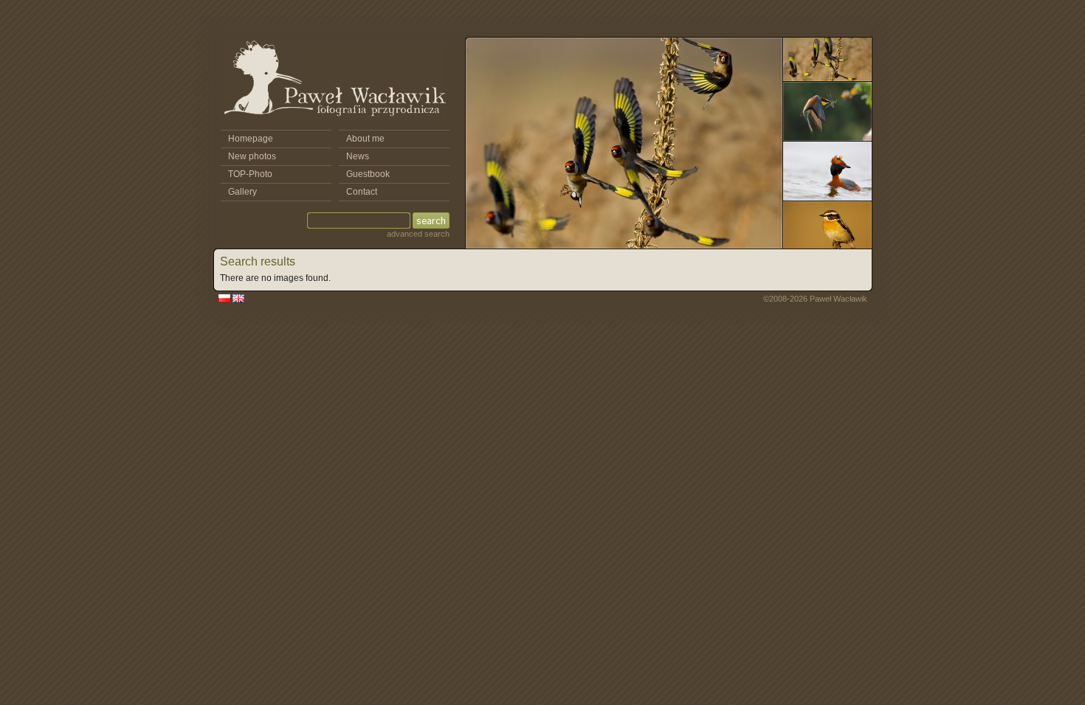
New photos (252, 156)
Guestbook (368, 174)
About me (365, 138)
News (357, 156)
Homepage (250, 138)
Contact (361, 192)
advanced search (418, 233)
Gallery (242, 192)
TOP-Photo (250, 174)
